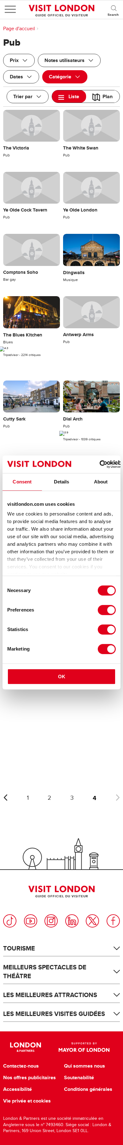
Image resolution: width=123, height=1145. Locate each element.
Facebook (113, 921)
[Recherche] (113, 9)
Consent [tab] (22, 481)
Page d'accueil (19, 28)
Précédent (5, 797)
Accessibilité (17, 1089)
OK (61, 676)
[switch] (107, 610)
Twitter (92, 921)
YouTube (30, 921)
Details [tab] (61, 481)
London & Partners (25, 1047)
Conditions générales (88, 1089)
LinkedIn (72, 921)
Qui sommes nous (84, 1066)
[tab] (69, 96)
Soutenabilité (79, 1077)
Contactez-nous (21, 1066)
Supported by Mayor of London (84, 1047)
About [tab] (101, 481)
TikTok (9, 921)
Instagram (51, 921)
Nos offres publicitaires (29, 1077)
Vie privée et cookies (27, 1101)
